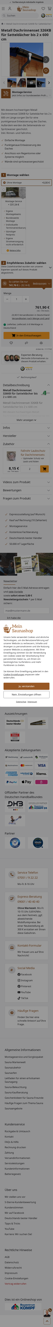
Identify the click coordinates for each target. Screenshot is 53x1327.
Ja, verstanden (26, 686)
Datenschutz (21, 701)
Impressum (32, 701)
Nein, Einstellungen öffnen (26, 694)
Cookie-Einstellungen (14, 674)
